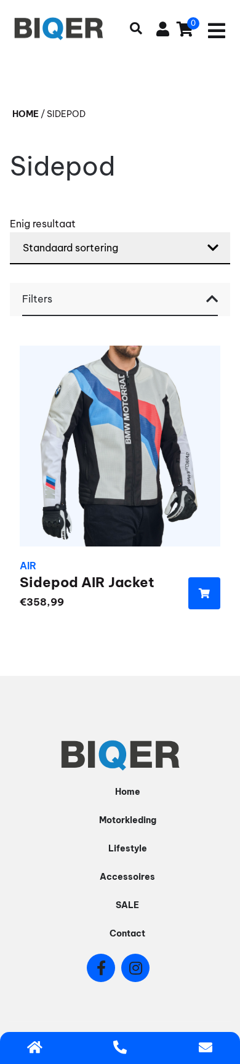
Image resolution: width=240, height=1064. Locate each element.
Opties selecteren (204, 593)
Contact (127, 933)
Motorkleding (127, 820)
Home (25, 114)
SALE (127, 905)
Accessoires (127, 876)
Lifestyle (127, 848)
